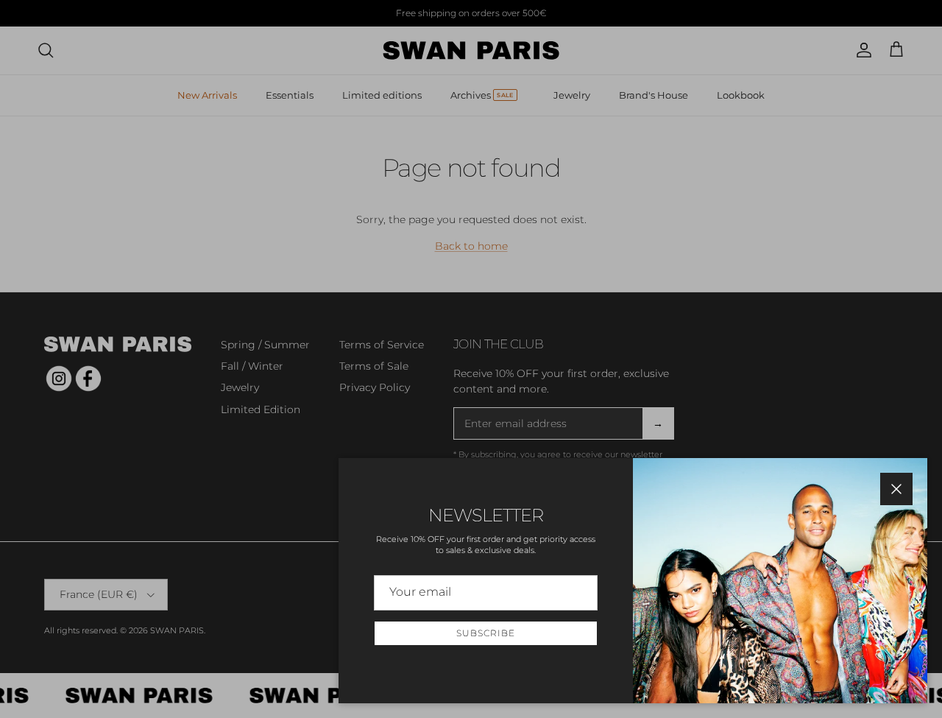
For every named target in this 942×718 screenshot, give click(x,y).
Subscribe (485, 632)
